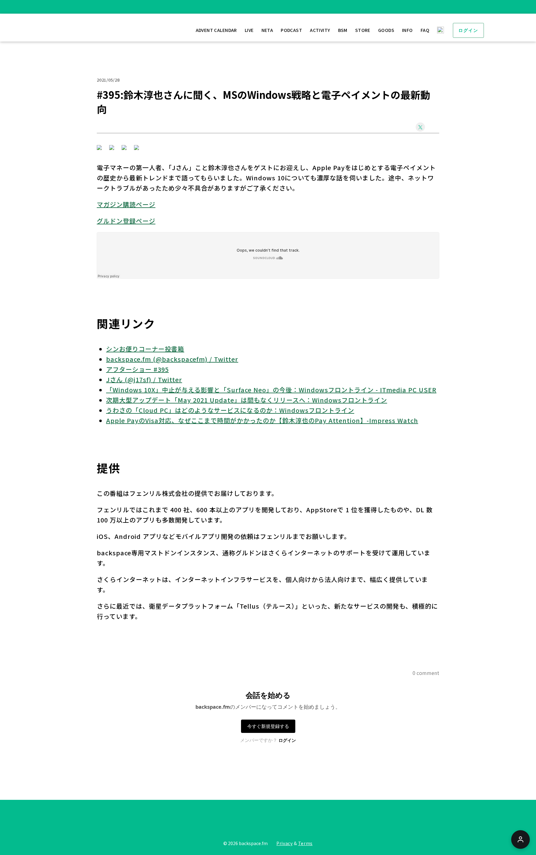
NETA (267, 30)
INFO (407, 30)
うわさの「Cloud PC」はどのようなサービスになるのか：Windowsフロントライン (230, 410)
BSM (342, 30)
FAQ (425, 30)
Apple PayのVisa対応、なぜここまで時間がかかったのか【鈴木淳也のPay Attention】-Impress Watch (262, 420)
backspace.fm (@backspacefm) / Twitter (172, 359)
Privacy (284, 843)
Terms (305, 843)
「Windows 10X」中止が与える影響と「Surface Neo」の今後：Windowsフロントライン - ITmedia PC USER (271, 389)
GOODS (386, 30)
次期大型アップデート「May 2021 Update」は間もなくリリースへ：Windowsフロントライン (246, 399)
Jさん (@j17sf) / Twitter (144, 379)
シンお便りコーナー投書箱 (145, 348)
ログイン (468, 30)
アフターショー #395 (137, 369)
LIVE (249, 30)
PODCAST (291, 30)
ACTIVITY (320, 30)
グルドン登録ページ (126, 220)
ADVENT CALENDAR (216, 30)
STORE (362, 30)
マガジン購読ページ (126, 204)
